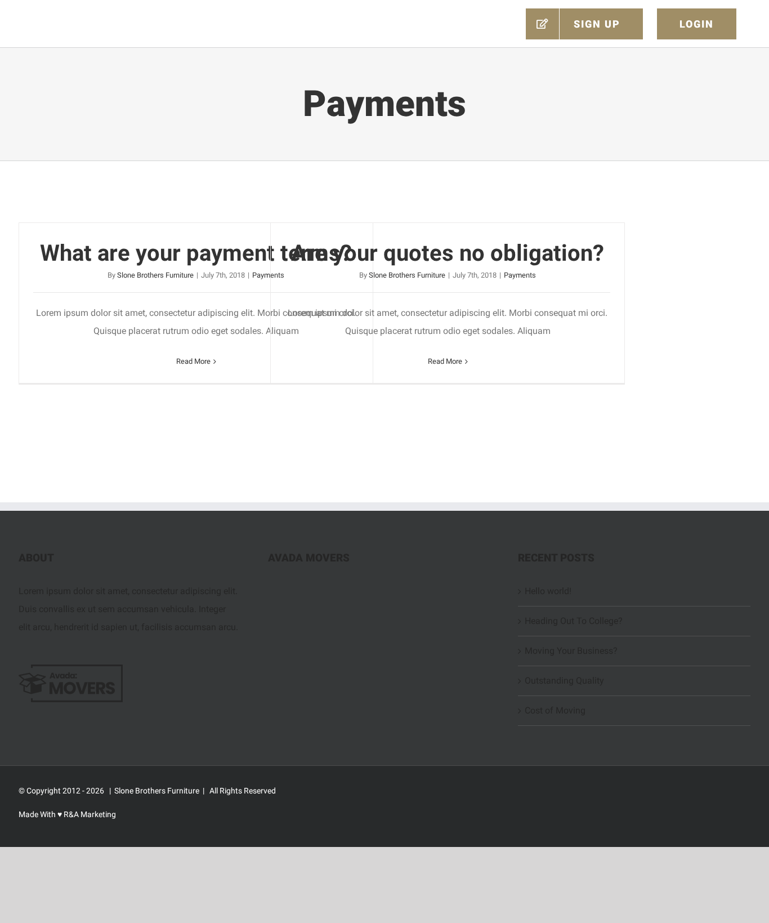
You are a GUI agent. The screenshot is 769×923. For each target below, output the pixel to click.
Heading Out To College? (574, 621)
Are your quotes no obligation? (447, 253)
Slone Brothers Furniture (155, 275)
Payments (520, 275)
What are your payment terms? (196, 253)
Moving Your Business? (571, 650)
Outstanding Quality (564, 680)
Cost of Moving (555, 710)
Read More (193, 361)
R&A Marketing (89, 814)
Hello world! (548, 591)
